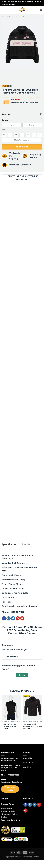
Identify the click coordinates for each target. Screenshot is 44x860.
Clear (40, 118)
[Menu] (4, 9)
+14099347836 (17, 612)
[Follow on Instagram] (8, 618)
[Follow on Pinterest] (18, 618)
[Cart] (41, 9)
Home (4, 17)
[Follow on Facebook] (4, 618)
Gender (5, 120)
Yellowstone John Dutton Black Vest (9, 725)
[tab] (9, 544)
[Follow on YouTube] (22, 618)
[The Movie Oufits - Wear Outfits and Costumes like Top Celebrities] (22, 10)
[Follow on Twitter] (13, 618)
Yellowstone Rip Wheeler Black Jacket (32, 725)
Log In (22, 675)
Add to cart (22, 147)
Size (3, 130)
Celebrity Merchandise (17, 17)
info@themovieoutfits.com (23, 606)
